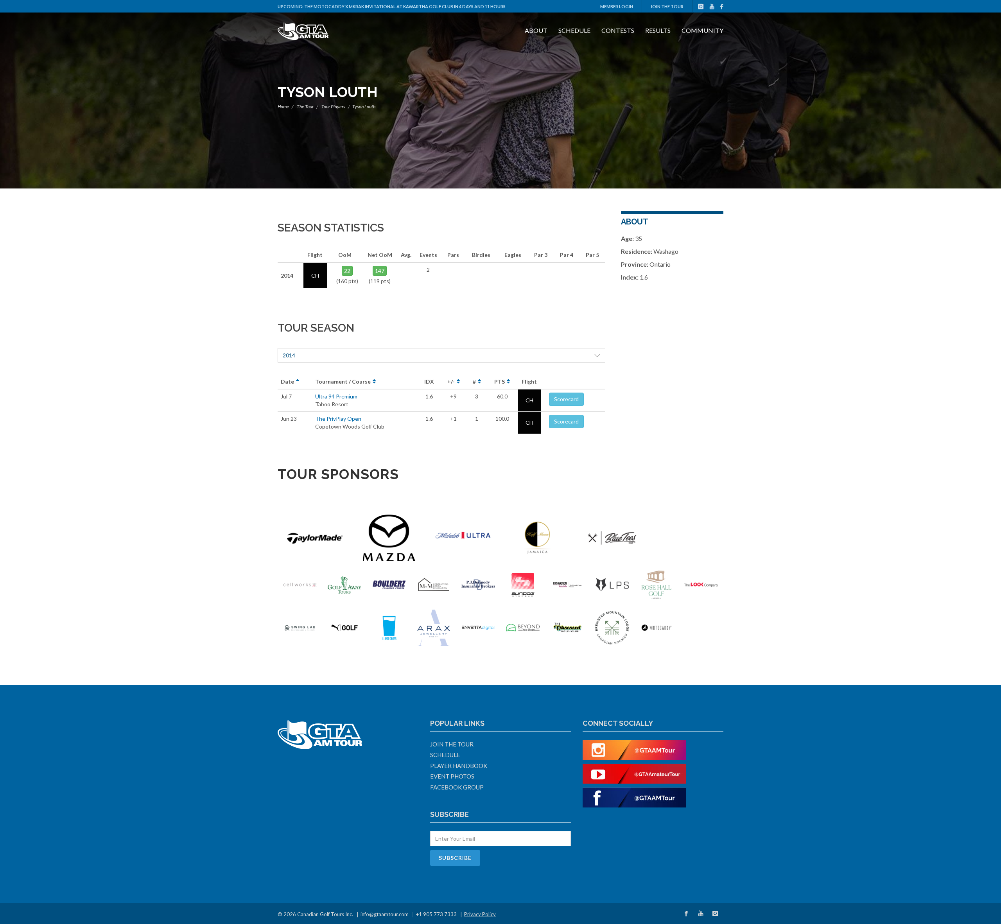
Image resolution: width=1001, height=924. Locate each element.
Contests (617, 30)
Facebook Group (457, 787)
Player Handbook (458, 765)
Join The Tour (666, 6)
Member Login (616, 6)
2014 (289, 355)
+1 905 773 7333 (436, 914)
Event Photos (452, 776)
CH (529, 400)
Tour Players (333, 106)
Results (658, 30)
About (536, 30)
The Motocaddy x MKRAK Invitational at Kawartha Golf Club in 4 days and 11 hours (405, 6)
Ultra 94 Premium (336, 396)
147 (379, 270)
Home (283, 106)
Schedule (574, 30)
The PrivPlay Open (338, 418)
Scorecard (566, 399)
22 (347, 270)
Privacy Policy (480, 914)
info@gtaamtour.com (385, 914)
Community (702, 30)
